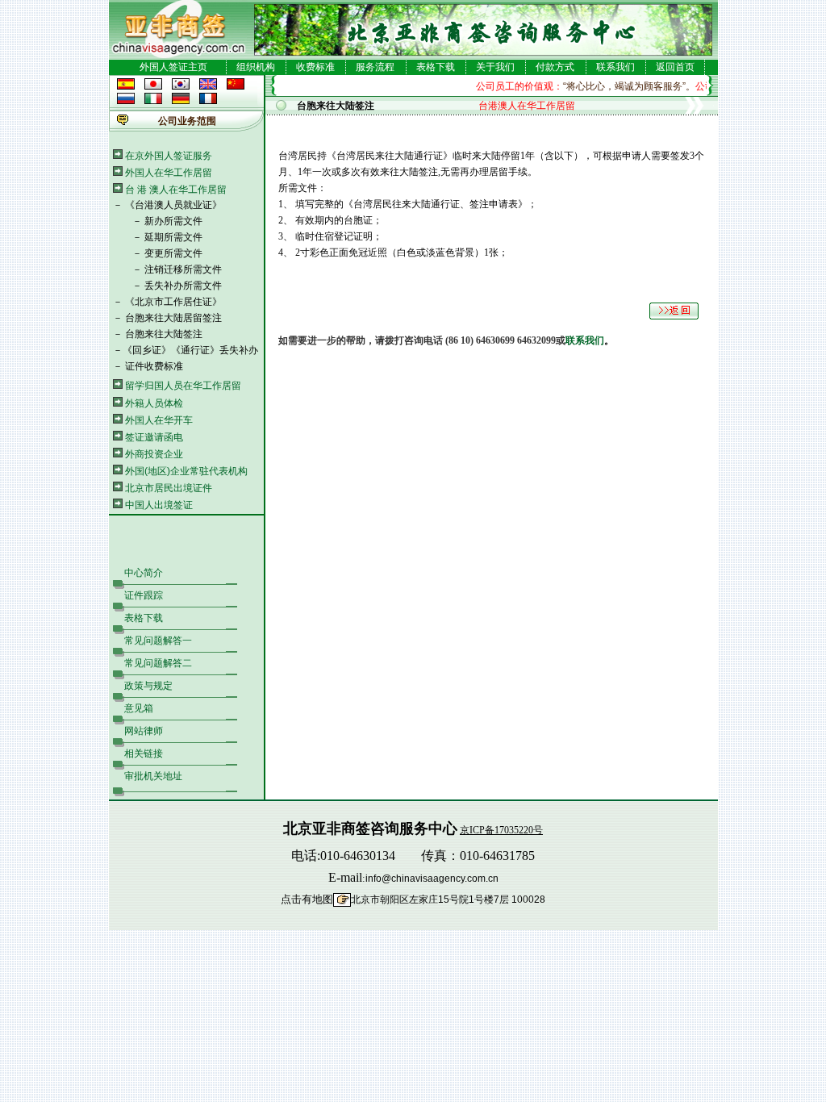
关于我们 (495, 67)
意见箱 (138, 708)
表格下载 (435, 67)
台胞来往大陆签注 (163, 334)
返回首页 (675, 67)
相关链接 (143, 753)
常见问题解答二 (158, 663)
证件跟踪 (143, 595)
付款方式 (555, 67)
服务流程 (375, 67)
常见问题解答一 (158, 640)
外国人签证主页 (173, 67)
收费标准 (315, 67)
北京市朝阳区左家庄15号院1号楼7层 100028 (448, 899)
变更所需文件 (173, 253)
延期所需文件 (173, 237)
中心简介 (143, 572)
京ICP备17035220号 (501, 830)
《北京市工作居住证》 (173, 301)
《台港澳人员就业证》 (173, 205)
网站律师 (143, 731)
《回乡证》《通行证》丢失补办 (190, 350)
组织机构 (255, 67)
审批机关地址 (153, 776)
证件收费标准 (154, 366)
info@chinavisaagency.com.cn (432, 878)
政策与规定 (148, 685)
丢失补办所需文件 (183, 285)
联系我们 (615, 67)
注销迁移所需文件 (183, 269)
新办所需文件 (173, 221)
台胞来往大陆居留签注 (173, 318)
